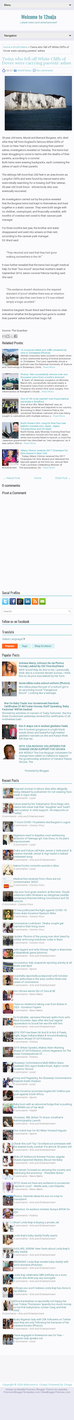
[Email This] (4, 336)
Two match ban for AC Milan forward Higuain (40, 1130)
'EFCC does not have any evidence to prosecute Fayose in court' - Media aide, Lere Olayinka (41, 1184)
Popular (9, 646)
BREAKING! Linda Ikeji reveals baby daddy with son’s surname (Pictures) (40, 1263)
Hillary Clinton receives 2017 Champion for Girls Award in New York (44, 452)
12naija (68, 1384)
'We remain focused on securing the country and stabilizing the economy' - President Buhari (42, 1171)
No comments (45, 70)
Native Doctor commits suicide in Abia (36, 865)
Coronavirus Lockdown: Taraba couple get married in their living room (38, 925)
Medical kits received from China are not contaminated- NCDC (37, 880)
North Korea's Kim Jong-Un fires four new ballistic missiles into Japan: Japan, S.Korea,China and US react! (43, 426)
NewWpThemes (26, 1389)
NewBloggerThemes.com (56, 1392)
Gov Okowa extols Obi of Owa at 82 (34, 991)
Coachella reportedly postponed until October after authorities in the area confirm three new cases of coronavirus (40, 979)
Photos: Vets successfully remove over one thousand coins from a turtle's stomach (44, 376)
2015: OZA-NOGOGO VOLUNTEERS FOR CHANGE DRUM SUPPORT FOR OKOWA (42, 748)
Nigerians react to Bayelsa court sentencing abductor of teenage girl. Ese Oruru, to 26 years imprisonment (41, 838)
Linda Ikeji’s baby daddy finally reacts (35, 1235)
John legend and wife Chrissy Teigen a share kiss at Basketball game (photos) (42, 951)
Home (6, 47)
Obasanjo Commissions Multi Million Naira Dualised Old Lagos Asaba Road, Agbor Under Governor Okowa (41, 1065)
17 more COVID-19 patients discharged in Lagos (41, 822)
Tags (24, 646)
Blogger (44, 770)
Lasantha (62, 1389)
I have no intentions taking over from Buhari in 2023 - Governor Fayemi (40, 1006)
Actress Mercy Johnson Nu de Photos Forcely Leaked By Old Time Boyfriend (41, 664)
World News (20, 47)
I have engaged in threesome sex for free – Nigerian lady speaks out (38, 1337)
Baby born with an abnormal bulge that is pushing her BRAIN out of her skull (42, 1106)
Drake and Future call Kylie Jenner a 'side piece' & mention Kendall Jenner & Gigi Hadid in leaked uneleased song (42, 853)
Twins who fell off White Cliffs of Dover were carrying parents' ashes (36, 61)
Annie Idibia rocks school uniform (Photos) (44, 683)
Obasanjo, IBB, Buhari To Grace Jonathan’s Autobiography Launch (38, 1119)
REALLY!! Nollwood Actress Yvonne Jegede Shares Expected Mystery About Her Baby (39, 1158)
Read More (49, 367)
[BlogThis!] (8, 336)
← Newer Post (11, 478)
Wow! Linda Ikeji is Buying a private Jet (36, 1222)
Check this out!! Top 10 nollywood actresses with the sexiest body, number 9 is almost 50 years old (42, 1145)
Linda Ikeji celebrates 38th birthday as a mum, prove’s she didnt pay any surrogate (40, 1276)
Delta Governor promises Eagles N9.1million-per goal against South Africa (41, 1093)
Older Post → (63, 478)
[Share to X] (12, 336)
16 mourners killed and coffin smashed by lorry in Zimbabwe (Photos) (44, 351)
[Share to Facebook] (16, 336)
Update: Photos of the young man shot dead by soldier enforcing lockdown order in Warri (41, 938)
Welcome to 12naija (38, 16)
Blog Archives (43, 646)
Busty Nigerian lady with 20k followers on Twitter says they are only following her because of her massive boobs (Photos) (42, 1322)
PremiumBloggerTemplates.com (22, 1392)
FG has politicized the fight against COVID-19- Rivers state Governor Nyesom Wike (40, 912)
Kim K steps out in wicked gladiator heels (43, 726)
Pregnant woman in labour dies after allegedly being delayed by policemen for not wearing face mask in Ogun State (42, 791)
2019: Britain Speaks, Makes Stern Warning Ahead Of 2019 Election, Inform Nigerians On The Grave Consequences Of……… (42, 1050)
